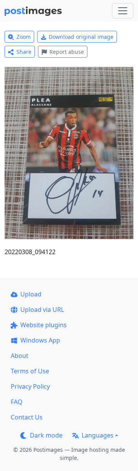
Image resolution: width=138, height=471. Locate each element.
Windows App (40, 340)
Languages (97, 435)
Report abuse (66, 51)
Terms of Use (30, 371)
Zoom (23, 36)
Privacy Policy (30, 386)
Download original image (81, 36)
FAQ (17, 402)
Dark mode (46, 435)
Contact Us (27, 417)
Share (23, 51)
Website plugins (43, 325)
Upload (30, 294)
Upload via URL (42, 309)
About (19, 355)
